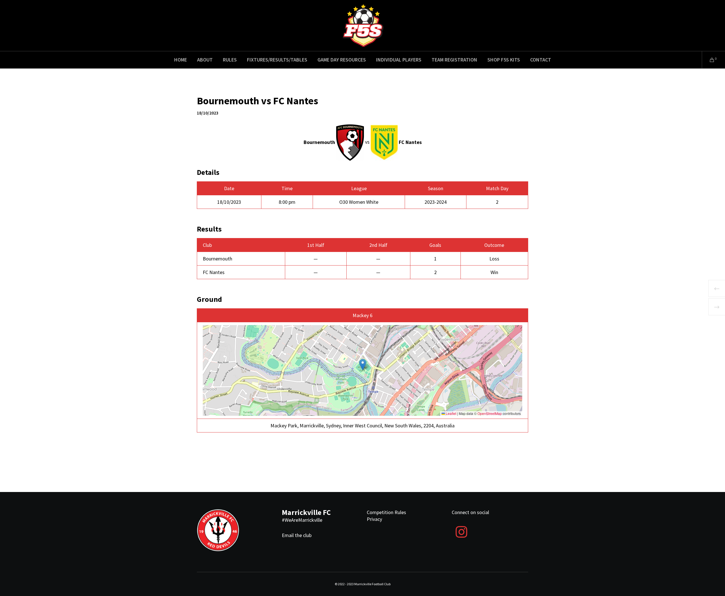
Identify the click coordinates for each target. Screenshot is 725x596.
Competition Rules (386, 512)
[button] (362, 364)
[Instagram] (461, 531)
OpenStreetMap (489, 413)
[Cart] (708, 59)
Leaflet (450, 413)
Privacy (374, 519)
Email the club (297, 535)
